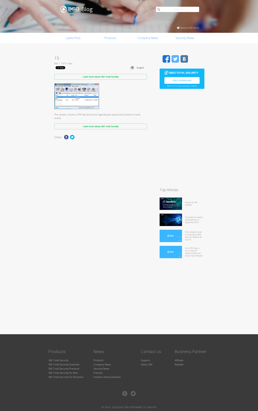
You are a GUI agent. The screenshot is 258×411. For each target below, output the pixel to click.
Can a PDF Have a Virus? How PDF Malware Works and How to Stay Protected (194, 252)
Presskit (98, 372)
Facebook (166, 59)
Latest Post (73, 38)
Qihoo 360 (146, 364)
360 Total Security (58, 360)
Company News (147, 38)
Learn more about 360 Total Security (101, 76)
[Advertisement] (182, 139)
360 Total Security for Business (65, 377)
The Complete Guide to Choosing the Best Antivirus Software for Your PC (193, 236)
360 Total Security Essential (63, 364)
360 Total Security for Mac (63, 372)
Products (110, 38)
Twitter (175, 59)
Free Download (182, 80)
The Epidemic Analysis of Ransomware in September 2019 (194, 220)
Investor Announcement (107, 377)
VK (184, 59)
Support (145, 360)
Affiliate (179, 360)
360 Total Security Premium (63, 368)
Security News (185, 38)
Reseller (179, 364)
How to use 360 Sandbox (191, 203)
